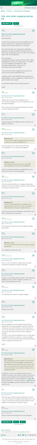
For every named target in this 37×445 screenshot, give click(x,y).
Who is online (5, 430)
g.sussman (22, 431)
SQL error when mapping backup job (17, 17)
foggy (3, 91)
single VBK (31, 378)
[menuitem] (33, 8)
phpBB (14, 441)
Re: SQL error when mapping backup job (13, 96)
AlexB (3, 29)
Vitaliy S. (4, 128)
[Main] (18, 2)
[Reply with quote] (33, 30)
